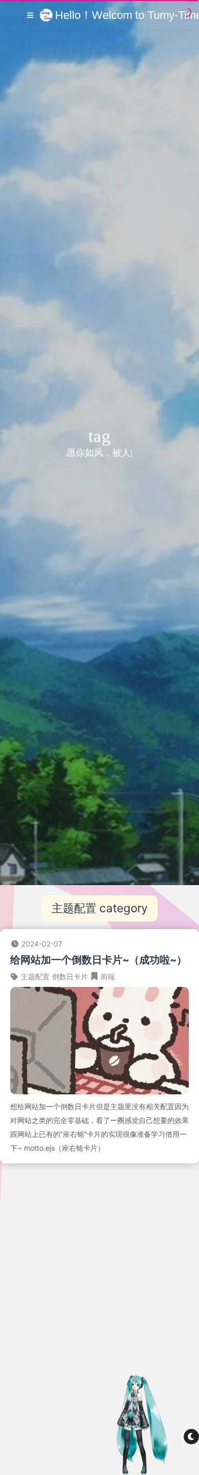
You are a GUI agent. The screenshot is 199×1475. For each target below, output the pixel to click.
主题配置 (35, 976)
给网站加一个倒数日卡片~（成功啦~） (98, 960)
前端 (108, 976)
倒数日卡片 (70, 976)
